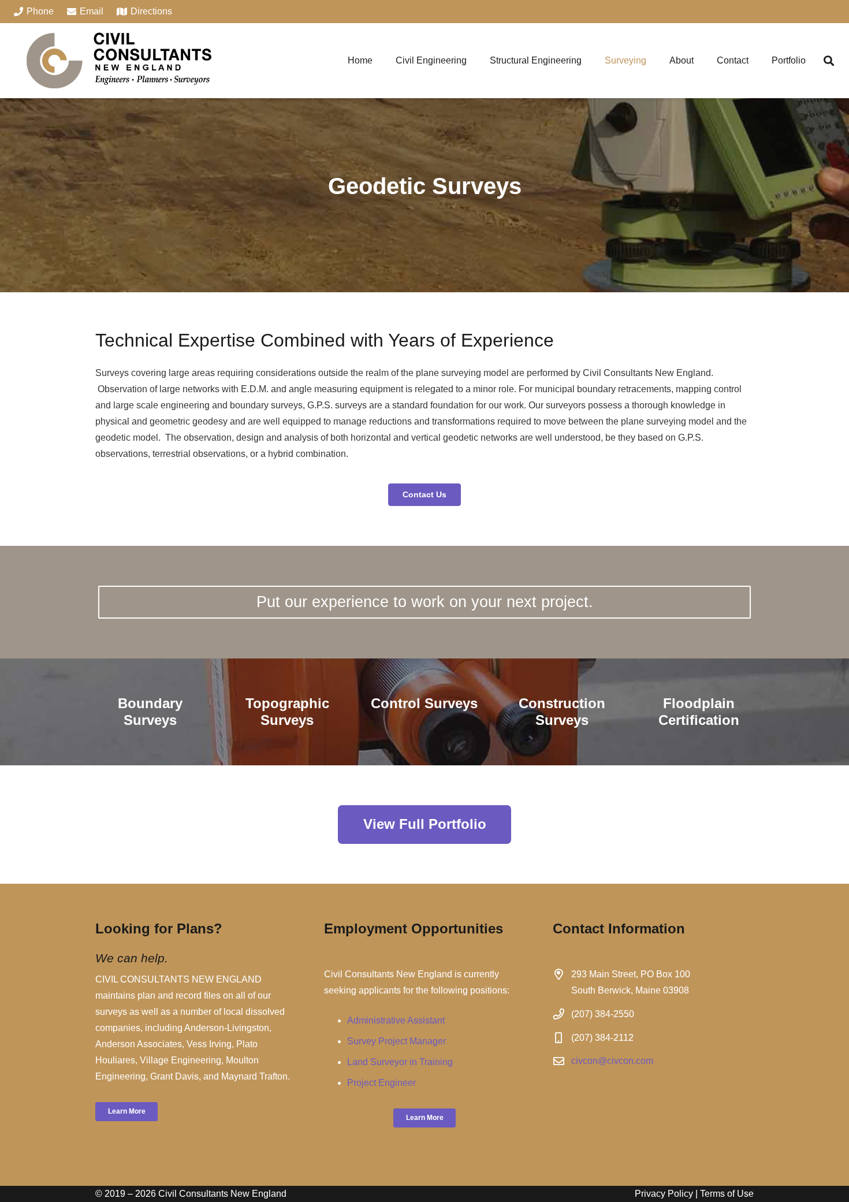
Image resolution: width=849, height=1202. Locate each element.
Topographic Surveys (287, 711)
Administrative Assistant (396, 1020)
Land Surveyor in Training (400, 1062)
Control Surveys (424, 703)
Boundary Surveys (150, 711)
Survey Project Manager (396, 1041)
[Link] (119, 61)
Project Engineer (381, 1083)
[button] (828, 61)
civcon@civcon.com (612, 1061)
